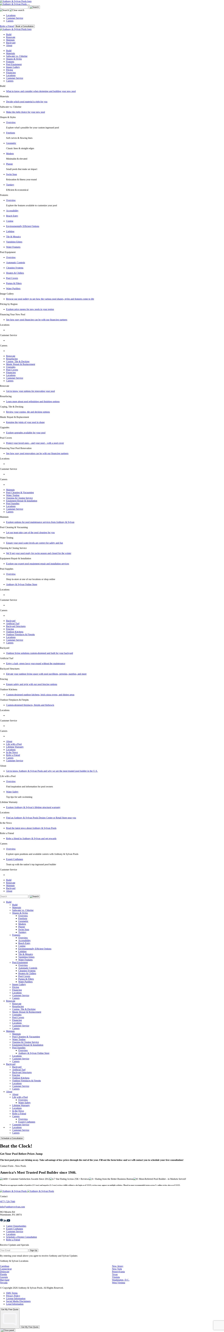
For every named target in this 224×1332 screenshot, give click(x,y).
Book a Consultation (25, 26)
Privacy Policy (13, 1295)
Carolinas (4, 1266)
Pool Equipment (14, 64)
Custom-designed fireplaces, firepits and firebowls (30, 705)
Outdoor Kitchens (14, 631)
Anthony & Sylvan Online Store (21, 584)
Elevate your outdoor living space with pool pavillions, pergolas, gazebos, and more (46, 674)
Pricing (9, 70)
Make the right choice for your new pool (25, 112)
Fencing (10, 629)
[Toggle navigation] (28, 4)
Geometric (11, 143)
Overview (11, 122)
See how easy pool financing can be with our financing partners (36, 319)
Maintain (10, 40)
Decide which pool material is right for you (26, 101)
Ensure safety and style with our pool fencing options (31, 684)
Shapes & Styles (14, 59)
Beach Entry (12, 216)
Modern (10, 153)
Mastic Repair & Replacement (20, 364)
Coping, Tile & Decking (17, 361)
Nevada (3, 1282)
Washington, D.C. (120, 1280)
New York (117, 1269)
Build (8, 34)
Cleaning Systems (14, 267)
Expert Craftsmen (14, 859)
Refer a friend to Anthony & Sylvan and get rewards (31, 838)
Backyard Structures (16, 626)
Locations (11, 15)
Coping (9, 221)
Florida (3, 1274)
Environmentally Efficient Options (22, 226)
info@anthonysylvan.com (12, 1206)
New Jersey (117, 1266)
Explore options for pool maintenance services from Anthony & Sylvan (40, 522)
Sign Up (33, 1250)
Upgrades (10, 367)
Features (10, 61)
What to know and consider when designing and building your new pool (41, 91)
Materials (10, 53)
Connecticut (6, 1269)
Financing (11, 72)
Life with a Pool (14, 744)
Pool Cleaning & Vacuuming (20, 492)
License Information (15, 1298)
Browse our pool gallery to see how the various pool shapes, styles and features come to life (50, 299)
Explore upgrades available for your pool (25, 432)
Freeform (10, 132)
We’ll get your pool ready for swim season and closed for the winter (38, 553)
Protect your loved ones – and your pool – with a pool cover (35, 443)
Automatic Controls (15, 262)
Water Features (13, 247)
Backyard (10, 42)
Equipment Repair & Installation (21, 500)
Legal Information (14, 1304)
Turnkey (10, 184)
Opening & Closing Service (19, 498)
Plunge (9, 164)
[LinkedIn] (5, 1220)
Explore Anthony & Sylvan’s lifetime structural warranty (33, 807)
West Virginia (118, 1282)
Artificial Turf (12, 623)
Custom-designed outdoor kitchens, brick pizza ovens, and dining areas (40, 694)
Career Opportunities (16, 1226)
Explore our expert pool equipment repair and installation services (37, 563)
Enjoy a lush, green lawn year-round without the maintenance (35, 663)
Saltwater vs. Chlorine (16, 56)
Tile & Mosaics (13, 236)
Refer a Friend (7, 26)
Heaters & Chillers (15, 273)
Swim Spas (11, 174)
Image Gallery (13, 67)
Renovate (10, 37)
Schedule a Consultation (12, 1138)
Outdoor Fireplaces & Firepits (20, 634)
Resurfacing (12, 358)
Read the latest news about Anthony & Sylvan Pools (31, 828)
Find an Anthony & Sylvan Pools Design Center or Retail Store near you (41, 817)
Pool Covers (12, 278)
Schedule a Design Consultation (21, 1237)
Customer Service (14, 18)
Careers (9, 21)
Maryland (4, 1280)
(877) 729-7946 (7, 1201)
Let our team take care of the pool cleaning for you (30, 532)
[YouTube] (8, 1220)
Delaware (4, 1271)
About (9, 45)
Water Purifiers (13, 288)
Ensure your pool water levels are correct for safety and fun (34, 543)
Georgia (4, 1277)
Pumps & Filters (14, 283)
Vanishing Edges (14, 241)
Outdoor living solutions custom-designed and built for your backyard (39, 653)
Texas (115, 1274)
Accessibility (12, 210)
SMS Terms (12, 1293)
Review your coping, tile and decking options (28, 412)
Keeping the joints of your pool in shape (25, 422)
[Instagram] (2, 1220)
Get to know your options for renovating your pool (30, 391)
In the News (12, 752)
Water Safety (12, 791)
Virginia (116, 1277)
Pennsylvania (118, 1271)
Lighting (10, 231)
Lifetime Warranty (15, 747)
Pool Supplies (12, 503)
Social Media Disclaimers (18, 1301)
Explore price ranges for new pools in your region (30, 309)
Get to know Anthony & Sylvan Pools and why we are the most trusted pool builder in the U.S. (52, 771)
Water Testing (12, 495)
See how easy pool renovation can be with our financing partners (37, 453)
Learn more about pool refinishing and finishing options (33, 401)
